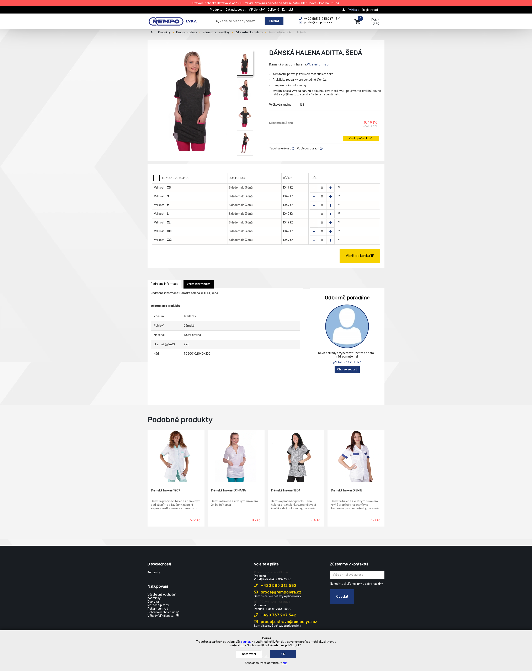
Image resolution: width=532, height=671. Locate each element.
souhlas (246, 642)
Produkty (216, 9)
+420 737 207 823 (348, 362)
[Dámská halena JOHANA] (236, 456)
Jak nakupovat (235, 9)
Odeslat (342, 596)
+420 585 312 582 (278, 585)
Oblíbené (273, 9)
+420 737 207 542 (278, 615)
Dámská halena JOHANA (228, 490)
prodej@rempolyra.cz (281, 592)
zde (284, 663)
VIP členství (257, 9)
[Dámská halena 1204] (296, 456)
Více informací (318, 64)
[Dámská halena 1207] (176, 456)
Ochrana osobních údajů (163, 612)
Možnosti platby (158, 605)
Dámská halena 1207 (165, 490)
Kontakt (287, 9)
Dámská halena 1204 (285, 490)
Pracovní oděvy (186, 32)
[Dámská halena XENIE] (356, 456)
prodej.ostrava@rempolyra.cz (288, 621)
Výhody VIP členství (161, 616)
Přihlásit (353, 10)
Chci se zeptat (347, 369)
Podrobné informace (164, 284)
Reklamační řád (158, 609)
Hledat (274, 21)
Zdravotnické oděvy (216, 32)
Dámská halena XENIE (346, 490)
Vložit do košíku (358, 256)
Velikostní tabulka (199, 284)
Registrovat (370, 10)
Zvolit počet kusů (360, 138)
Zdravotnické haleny (249, 32)
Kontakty (154, 572)
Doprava (153, 601)
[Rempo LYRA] (172, 19)
